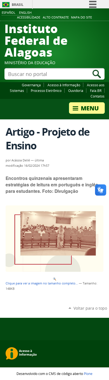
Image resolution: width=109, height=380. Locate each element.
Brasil (17, 4)
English (25, 12)
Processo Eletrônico (46, 90)
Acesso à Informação (64, 85)
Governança (31, 85)
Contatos (98, 96)
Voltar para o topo (90, 308)
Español (8, 12)
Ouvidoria (75, 90)
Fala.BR (95, 90)
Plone (88, 373)
